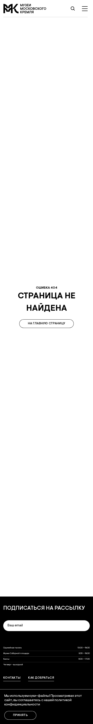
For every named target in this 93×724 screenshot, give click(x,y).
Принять (20, 715)
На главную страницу (46, 323)
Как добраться (41, 677)
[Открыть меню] (85, 8)
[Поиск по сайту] (73, 8)
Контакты (12, 677)
